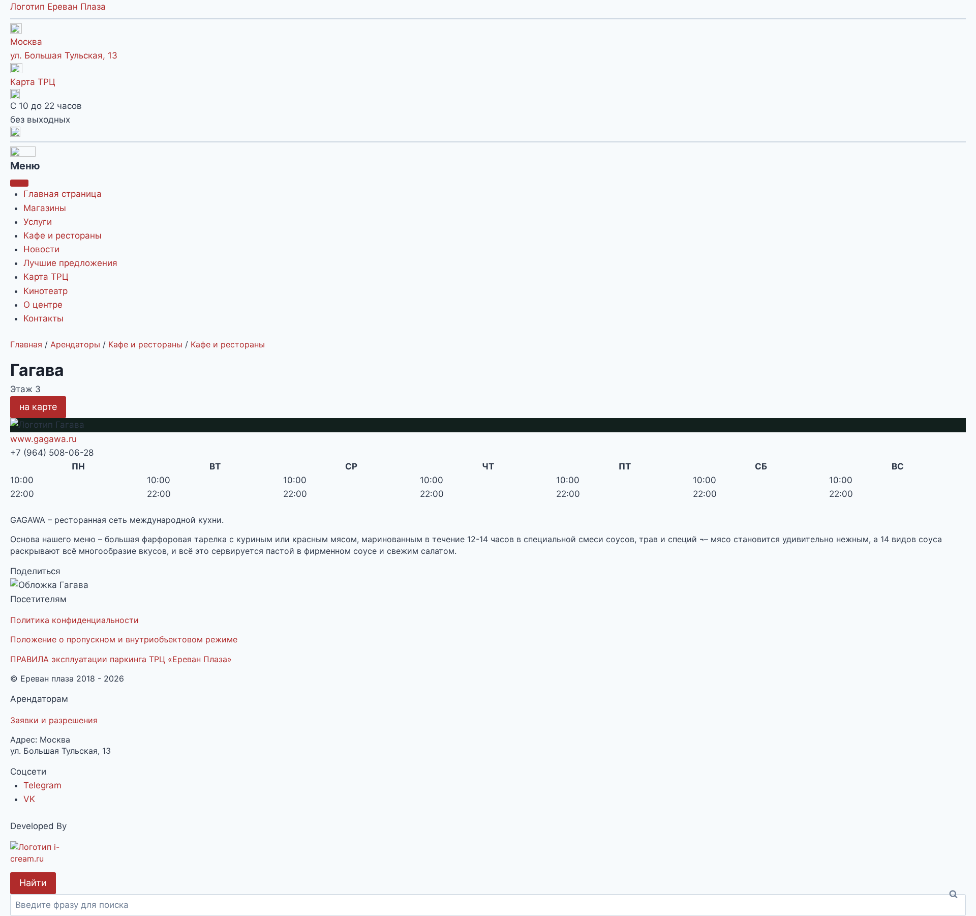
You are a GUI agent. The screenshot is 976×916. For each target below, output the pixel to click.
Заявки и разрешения (54, 720)
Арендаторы (75, 344)
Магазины (44, 208)
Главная (26, 344)
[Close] (19, 183)
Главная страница (62, 194)
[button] (488, 132)
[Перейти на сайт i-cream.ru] (488, 852)
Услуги (37, 222)
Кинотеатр (45, 291)
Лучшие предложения (70, 263)
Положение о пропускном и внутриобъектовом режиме (123, 639)
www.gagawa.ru (43, 439)
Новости (41, 249)
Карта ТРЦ (32, 82)
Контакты (43, 318)
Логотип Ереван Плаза (58, 7)
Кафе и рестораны (62, 235)
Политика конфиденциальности (74, 620)
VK (29, 799)
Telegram (42, 785)
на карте (38, 406)
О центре (43, 305)
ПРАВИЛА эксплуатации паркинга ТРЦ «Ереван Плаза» (121, 659)
